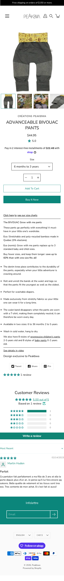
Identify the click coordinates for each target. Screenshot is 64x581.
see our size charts (27, 215)
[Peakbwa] (32, 15)
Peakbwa (36, 565)
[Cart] (58, 16)
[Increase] (38, 177)
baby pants (41, 340)
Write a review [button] (32, 436)
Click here (8, 215)
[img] (8, 458)
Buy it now (32, 199)
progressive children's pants (45, 336)
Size (32, 159)
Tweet (18, 366)
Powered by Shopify (32, 568)
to (16, 215)
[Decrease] (26, 177)
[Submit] (54, 514)
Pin (49, 366)
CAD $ (40, 535)
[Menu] (7, 16)
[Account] (45, 16)
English (20, 535)
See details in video (13, 350)
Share (35, 366)
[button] (51, 16)
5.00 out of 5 (41, 400)
